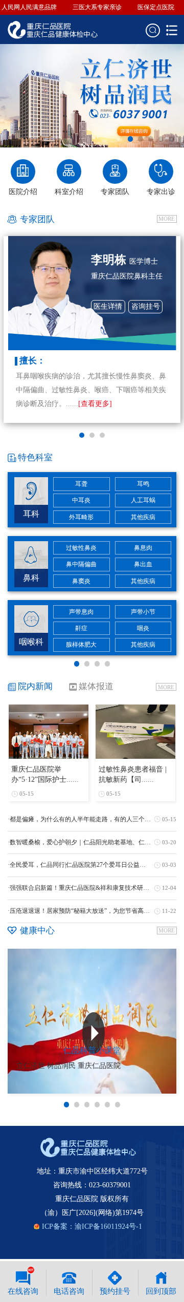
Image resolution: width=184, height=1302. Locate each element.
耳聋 (81, 483)
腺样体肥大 (81, 644)
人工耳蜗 (143, 500)
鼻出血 (143, 564)
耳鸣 (143, 483)
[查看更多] (95, 404)
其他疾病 (143, 517)
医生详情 (108, 306)
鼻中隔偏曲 (81, 564)
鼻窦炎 (81, 581)
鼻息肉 (143, 547)
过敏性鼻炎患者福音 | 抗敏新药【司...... (133, 774)
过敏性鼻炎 (81, 547)
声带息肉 (81, 611)
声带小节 (143, 611)
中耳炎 (81, 500)
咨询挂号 (145, 306)
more (166, 219)
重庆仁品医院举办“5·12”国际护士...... (45, 774)
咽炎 (143, 628)
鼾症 (81, 628)
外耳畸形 (81, 517)
